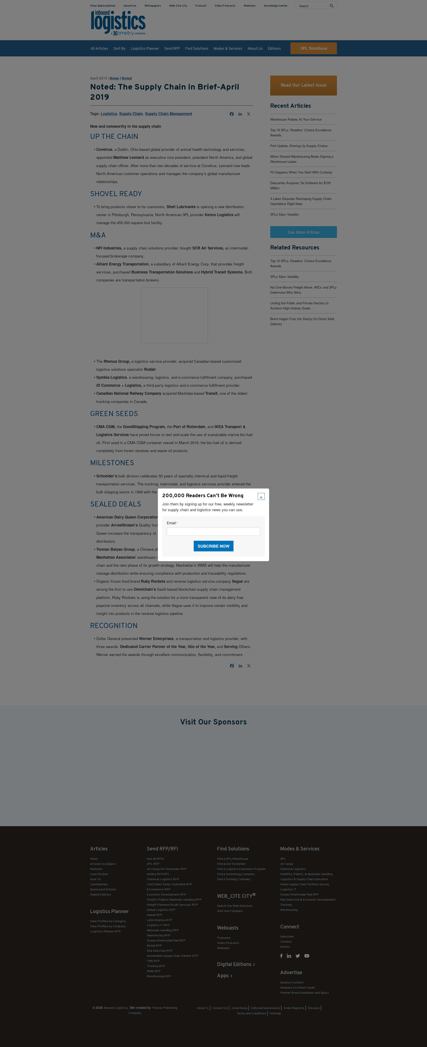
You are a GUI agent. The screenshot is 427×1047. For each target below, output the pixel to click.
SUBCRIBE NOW (214, 546)
